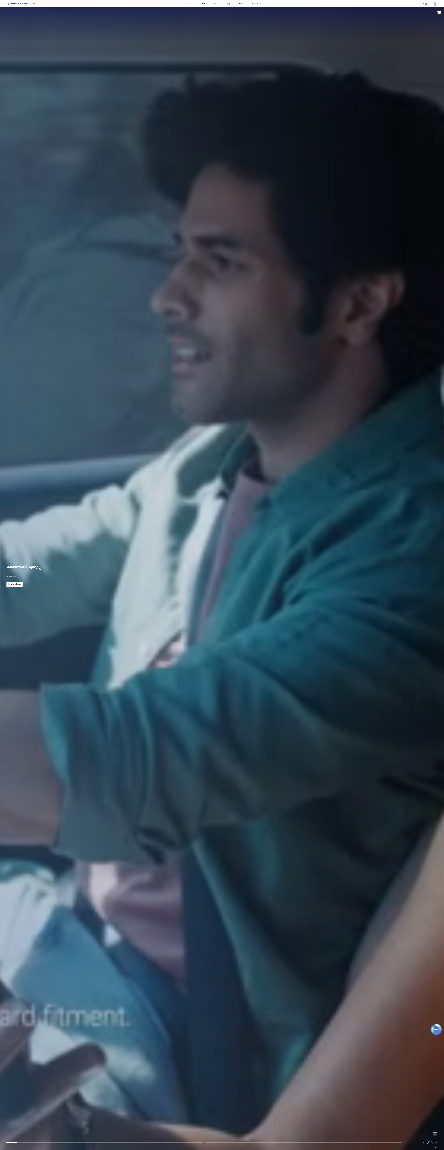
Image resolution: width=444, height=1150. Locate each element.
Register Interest (14, 584)
